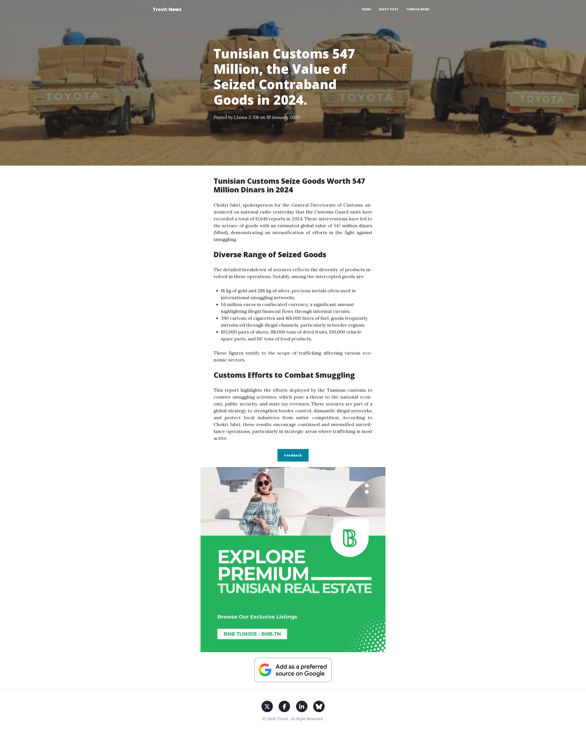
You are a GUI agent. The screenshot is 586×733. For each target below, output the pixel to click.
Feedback (293, 455)
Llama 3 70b (246, 117)
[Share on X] (267, 706)
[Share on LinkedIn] (302, 706)
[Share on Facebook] (284, 706)
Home (367, 9)
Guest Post (389, 9)
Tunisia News (417, 9)
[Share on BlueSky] (319, 706)
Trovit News (167, 9)
